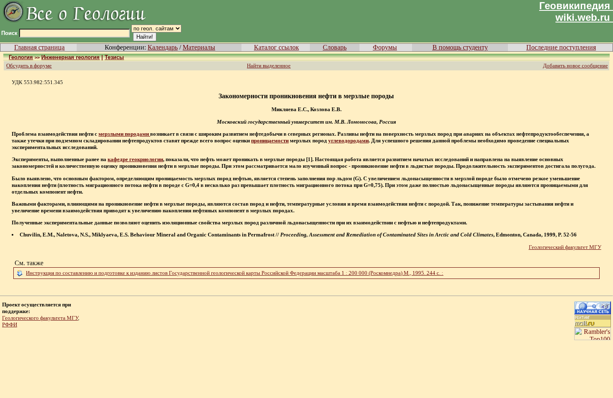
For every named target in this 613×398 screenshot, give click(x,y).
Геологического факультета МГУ (40, 318)
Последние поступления (561, 47)
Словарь (335, 47)
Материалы (199, 47)
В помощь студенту (460, 47)
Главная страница (39, 47)
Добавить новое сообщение (575, 65)
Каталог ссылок (276, 47)
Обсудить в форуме (29, 65)
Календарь (163, 47)
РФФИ (9, 324)
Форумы (385, 47)
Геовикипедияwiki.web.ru (574, 11)
